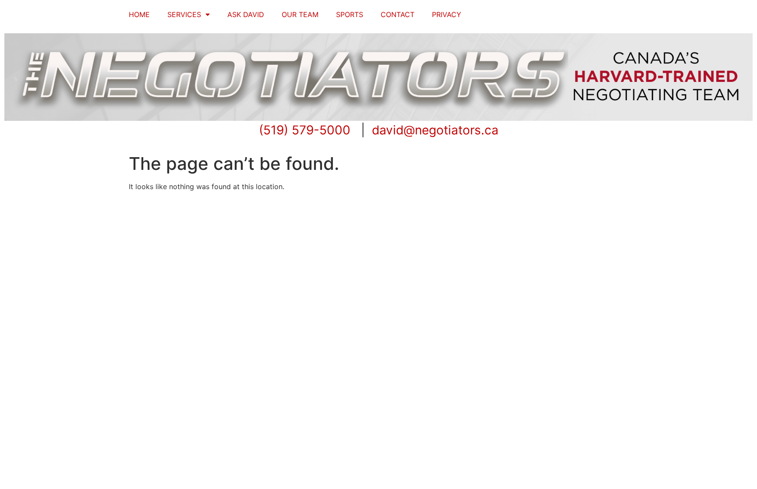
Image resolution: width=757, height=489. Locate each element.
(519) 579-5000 (304, 130)
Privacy (446, 14)
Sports (349, 14)
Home (139, 14)
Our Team (300, 14)
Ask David (245, 14)
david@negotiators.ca (435, 130)
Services (184, 14)
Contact (397, 14)
